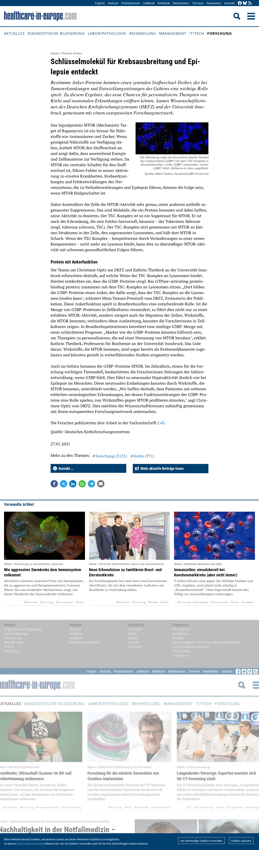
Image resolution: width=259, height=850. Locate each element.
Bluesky (133, 638)
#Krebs (80, 602)
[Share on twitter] (63, 483)
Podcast (113, 3)
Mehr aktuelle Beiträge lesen (161, 468)
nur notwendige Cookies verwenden (201, 841)
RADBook (164, 3)
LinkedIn (134, 642)
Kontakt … (65, 468)
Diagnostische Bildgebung (56, 33)
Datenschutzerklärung (30, 843)
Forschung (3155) (111, 456)
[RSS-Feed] (250, 3)
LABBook (149, 3)
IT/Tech (196, 33)
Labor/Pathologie (107, 33)
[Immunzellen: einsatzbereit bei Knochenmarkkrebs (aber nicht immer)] (214, 536)
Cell (161, 423)
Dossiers (75, 629)
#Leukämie (247, 602)
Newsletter (214, 3)
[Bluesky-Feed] (245, 3)
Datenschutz (181, 651)
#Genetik (153, 602)
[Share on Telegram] (91, 483)
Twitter (133, 633)
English (100, 3)
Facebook (135, 629)
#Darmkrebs (31, 602)
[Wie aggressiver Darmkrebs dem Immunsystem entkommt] (44, 536)
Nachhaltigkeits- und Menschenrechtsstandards (207, 642)
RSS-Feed (135, 647)
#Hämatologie (200, 602)
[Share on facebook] (54, 483)
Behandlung (142, 33)
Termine (198, 3)
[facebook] (240, 3)
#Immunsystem (64, 602)
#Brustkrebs (123, 602)
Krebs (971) (144, 456)
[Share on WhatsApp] (82, 483)
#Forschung (46, 602)
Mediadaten (181, 3)
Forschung (219, 33)
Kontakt (229, 3)
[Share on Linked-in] (72, 483)
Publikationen (130, 3)
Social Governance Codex (191, 647)
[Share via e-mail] (100, 483)
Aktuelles (14, 33)
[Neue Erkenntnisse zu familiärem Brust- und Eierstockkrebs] (129, 536)
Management (172, 33)
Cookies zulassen (241, 841)
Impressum (181, 655)
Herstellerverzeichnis (84, 642)
